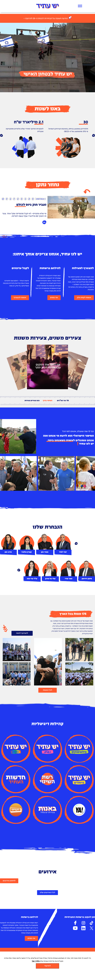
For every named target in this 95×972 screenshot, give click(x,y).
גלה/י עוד (36, 961)
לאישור (47, 966)
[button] (1, 135)
